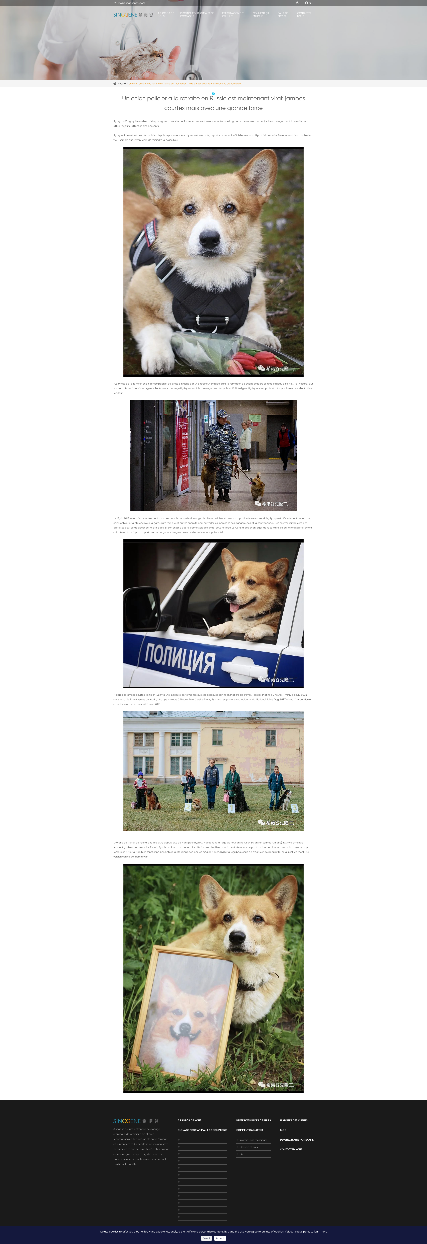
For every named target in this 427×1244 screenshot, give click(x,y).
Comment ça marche (261, 15)
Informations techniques (251, 1140)
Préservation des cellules (233, 15)
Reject (206, 1238)
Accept (220, 1238)
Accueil (122, 83)
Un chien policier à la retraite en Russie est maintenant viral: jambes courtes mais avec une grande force (185, 83)
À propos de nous (166, 15)
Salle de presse (283, 15)
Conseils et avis (247, 1147)
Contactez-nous (305, 15)
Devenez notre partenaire (297, 1139)
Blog (283, 1130)
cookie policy (302, 1231)
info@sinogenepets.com (129, 3)
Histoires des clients (294, 1120)
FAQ (240, 1154)
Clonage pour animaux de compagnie (197, 15)
